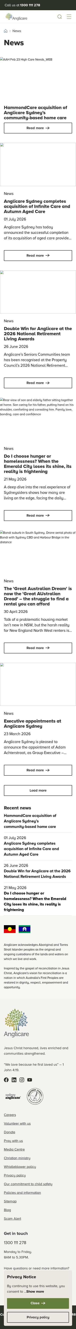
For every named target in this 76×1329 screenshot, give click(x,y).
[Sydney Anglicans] (13, 1096)
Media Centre (14, 1149)
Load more (38, 790)
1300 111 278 (15, 1242)
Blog (7, 1209)
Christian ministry (17, 1158)
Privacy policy (15, 1175)
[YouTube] (29, 1079)
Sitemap (10, 1201)
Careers (10, 1114)
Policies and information (22, 1192)
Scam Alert (12, 1218)
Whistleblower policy (20, 1166)
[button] (69, 17)
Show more (35, 1291)
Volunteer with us (17, 1123)
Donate (9, 1132)
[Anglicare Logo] (16, 16)
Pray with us (13, 1140)
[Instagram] (21, 1079)
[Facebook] (6, 1079)
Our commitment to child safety (28, 1184)
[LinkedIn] (14, 1079)
